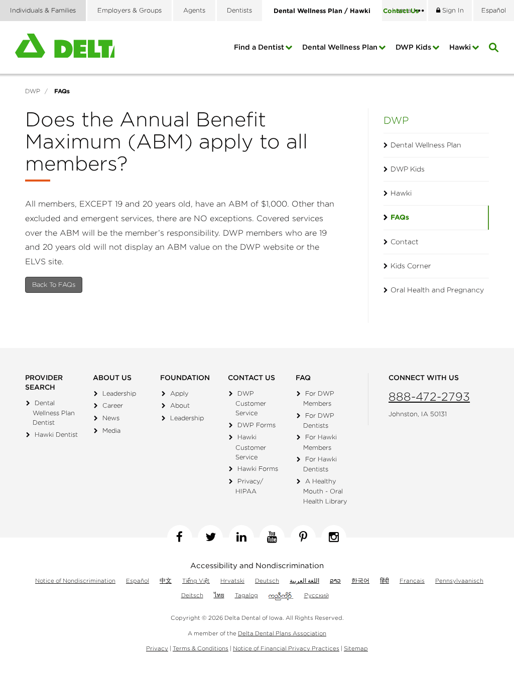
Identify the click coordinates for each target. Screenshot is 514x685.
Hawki (460, 47)
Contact (401, 10)
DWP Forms (256, 425)
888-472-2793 (429, 396)
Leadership (119, 393)
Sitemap (356, 648)
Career (112, 405)
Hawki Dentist (56, 434)
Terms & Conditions (200, 648)
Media (111, 430)
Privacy (157, 648)
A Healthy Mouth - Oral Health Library (325, 491)
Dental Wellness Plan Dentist (54, 413)
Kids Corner (411, 265)
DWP (396, 120)
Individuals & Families (43, 10)
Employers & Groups (129, 10)
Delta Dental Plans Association (282, 633)
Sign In (452, 10)
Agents (194, 10)
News (110, 418)
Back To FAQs (53, 284)
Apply (179, 393)
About (180, 405)
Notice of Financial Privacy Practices (286, 648)
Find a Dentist (259, 47)
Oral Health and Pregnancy (437, 289)
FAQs (400, 217)
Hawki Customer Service (250, 447)
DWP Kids (413, 47)
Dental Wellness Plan (339, 47)
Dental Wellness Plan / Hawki (322, 10)
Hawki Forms (257, 468)
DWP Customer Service (250, 403)
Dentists (239, 10)
